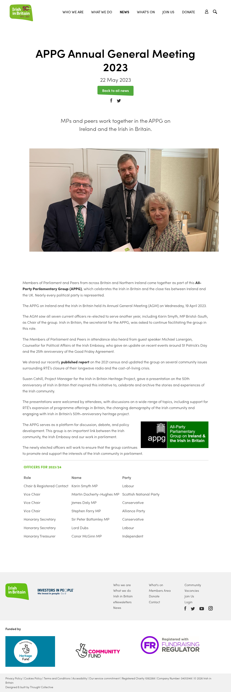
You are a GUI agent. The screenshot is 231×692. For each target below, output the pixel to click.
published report (75, 361)
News (124, 11)
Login (188, 602)
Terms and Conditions (57, 678)
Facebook (111, 97)
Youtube (201, 608)
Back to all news (115, 90)
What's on (156, 585)
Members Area (160, 590)
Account (206, 12)
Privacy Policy (13, 678)
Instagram (210, 608)
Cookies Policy (33, 678)
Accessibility (79, 678)
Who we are (72, 11)
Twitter (119, 97)
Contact (154, 602)
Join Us (168, 11)
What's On (146, 11)
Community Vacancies (193, 588)
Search (215, 12)
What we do (101, 11)
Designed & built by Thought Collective (29, 687)
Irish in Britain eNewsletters (123, 599)
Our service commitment (104, 678)
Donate (188, 11)
